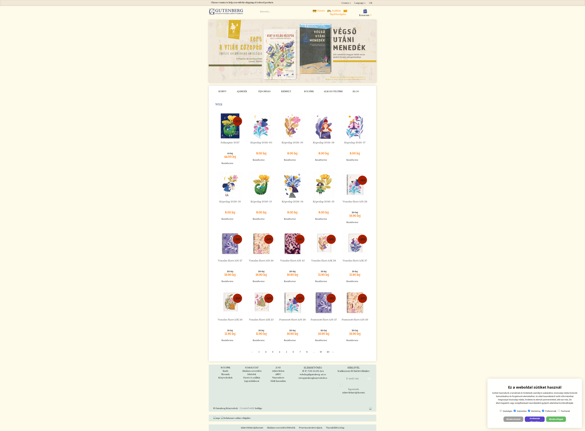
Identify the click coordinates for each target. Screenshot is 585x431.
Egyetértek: (353, 391)
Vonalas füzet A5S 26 (261, 260)
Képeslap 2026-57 (354, 142)
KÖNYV (222, 91)
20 (328, 352)
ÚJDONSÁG (264, 91)
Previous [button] (212, 51)
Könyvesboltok (225, 378)
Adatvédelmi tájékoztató (353, 392)
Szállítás (336, 10)
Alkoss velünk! (333, 91)
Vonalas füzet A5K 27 (355, 260)
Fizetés (321, 10)
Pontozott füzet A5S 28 (292, 319)
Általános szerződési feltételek (281, 428)
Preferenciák (550, 411)
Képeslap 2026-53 (323, 201)
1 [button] (271, 79)
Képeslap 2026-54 (292, 201)
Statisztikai (521, 411)
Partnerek (565, 411)
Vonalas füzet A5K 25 (261, 319)
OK (370, 3)
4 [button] (285, 79)
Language (359, 3)
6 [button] (294, 79)
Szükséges (507, 411)
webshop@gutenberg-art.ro (313, 374)
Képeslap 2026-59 (292, 142)
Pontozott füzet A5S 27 (324, 319)
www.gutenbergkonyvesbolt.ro (312, 378)
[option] (292, 51)
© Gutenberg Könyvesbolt (225, 408)
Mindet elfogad (556, 419)
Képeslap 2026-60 (261, 142)
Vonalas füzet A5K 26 (230, 319)
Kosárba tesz (227, 163)
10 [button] (313, 79)
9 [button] (308, 79)
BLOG (356, 91)
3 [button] (281, 79)
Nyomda (225, 374)
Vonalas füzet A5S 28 (355, 201)
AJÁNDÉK (242, 91)
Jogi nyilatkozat (251, 381)
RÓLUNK (309, 91)
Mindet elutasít (513, 419)
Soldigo (258, 408)
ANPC (278, 374)
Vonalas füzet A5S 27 (230, 260)
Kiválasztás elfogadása (535, 419)
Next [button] (373, 51)
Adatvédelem (278, 371)
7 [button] (299, 79)
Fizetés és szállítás (251, 378)
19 (321, 352)
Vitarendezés (278, 378)
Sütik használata (278, 381)
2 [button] (276, 79)
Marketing (536, 411)
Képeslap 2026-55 (261, 201)
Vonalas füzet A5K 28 (323, 260)
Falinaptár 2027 (230, 142)
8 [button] (303, 79)
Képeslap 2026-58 (323, 142)
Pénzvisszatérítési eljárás (310, 428)
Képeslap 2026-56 (230, 201)
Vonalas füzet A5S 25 (292, 260)
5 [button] (290, 79)
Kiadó (225, 371)
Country (345, 3)
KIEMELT (286, 91)
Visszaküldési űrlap (335, 428)
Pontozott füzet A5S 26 (355, 319)
